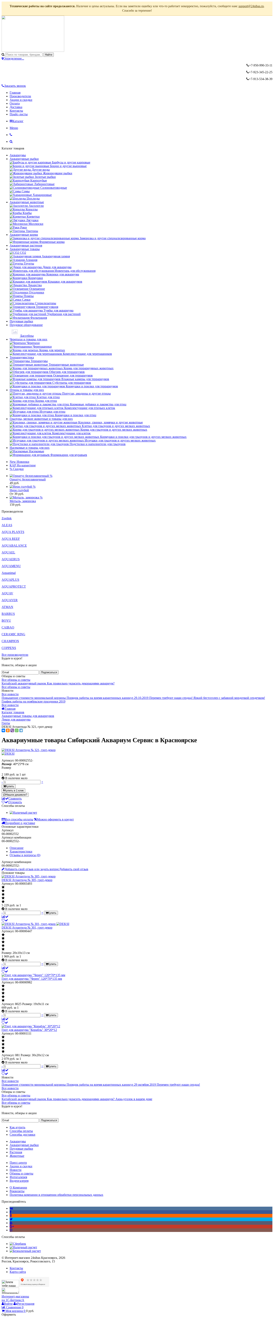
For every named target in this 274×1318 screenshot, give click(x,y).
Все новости (10, 694)
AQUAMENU (11, 566)
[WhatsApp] (16, 730)
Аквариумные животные (27, 202)
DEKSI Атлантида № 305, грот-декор (27, 880)
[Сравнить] (5, 916)
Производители (20, 96)
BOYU (6, 620)
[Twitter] (11, 1219)
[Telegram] (21, 730)
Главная (15, 92)
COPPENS (9, 648)
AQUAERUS (11, 559)
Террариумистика (22, 357)
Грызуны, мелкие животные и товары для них (41, 418)
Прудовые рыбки (21, 321)
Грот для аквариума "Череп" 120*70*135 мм (32, 978)
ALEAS (7, 525)
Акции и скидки (21, 100)
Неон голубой (19, 490)
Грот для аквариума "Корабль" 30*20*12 (29, 1030)
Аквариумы (18, 155)
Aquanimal (9, 573)
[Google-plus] (12, 1226)
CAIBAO (8, 627)
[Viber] (12, 730)
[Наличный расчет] (23, 812)
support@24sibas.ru (251, 6)
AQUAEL (8, 552)
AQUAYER (10, 600)
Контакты (16, 110)
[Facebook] (10, 1212)
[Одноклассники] (8, 730)
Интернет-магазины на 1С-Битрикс (15, 1298)
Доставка (16, 107)
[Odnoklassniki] (11, 1215)
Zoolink (7, 518)
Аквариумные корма (24, 234)
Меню (14, 128)
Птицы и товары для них (27, 390)
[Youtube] (11, 1223)
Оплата (15, 103)
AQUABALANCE (14, 545)
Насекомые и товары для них (30, 447)
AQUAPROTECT (14, 586)
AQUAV (7, 593)
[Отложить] (5, 920)
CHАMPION (10, 641)
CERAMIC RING (13, 634)
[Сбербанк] (18, 1243)
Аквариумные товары (25, 249)
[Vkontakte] (11, 1208)
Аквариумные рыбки (24, 158)
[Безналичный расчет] (25, 1251)
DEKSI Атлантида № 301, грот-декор (27, 927)
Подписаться (49, 672)
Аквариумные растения (26, 245)
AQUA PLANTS (13, 532)
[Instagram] (11, 1230)
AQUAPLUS (10, 579)
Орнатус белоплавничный (28, 479)
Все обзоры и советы (16, 679)
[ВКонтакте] (3, 730)
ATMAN (7, 607)
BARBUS (8, 613)
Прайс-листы (19, 114)
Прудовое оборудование (26, 325)
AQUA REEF (11, 538)
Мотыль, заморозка (23, 501)
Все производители (15, 654)
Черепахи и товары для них (28, 339)
